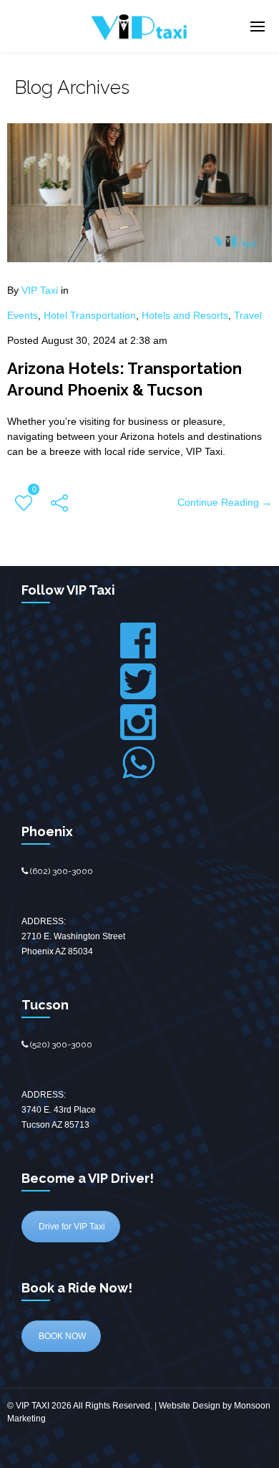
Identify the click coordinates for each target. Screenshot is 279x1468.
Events (22, 315)
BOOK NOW (61, 1336)
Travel (248, 315)
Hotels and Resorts (185, 315)
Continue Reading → (224, 502)
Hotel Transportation (90, 315)
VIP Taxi (39, 290)
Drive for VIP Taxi (70, 1227)
